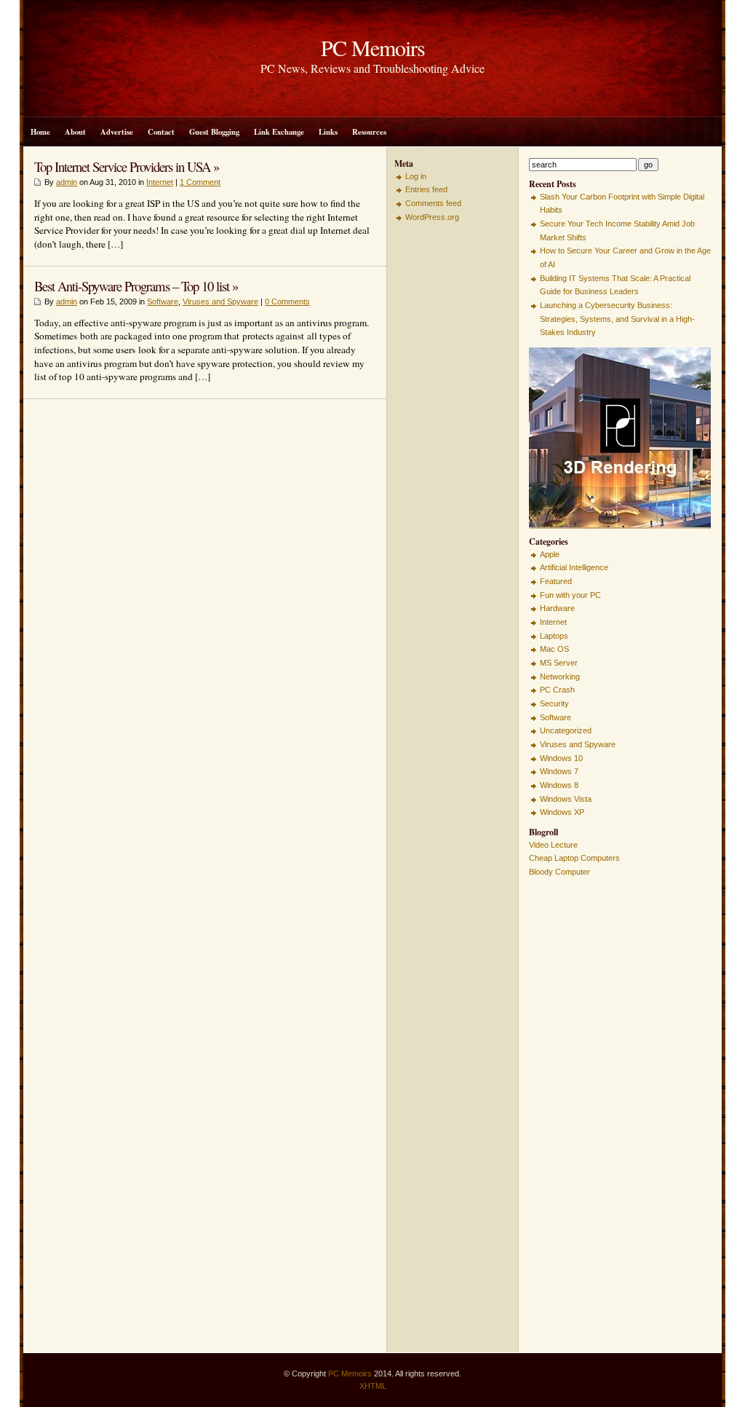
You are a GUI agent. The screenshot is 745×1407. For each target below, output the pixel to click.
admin (66, 182)
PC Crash (557, 689)
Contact (161, 132)
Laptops (554, 635)
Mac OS (554, 649)
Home (40, 132)
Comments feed (433, 203)
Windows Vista (565, 799)
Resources (369, 132)
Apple (549, 554)
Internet (159, 182)
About (75, 132)
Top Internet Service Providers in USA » (126, 166)
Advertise (116, 132)
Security (554, 703)
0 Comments (287, 301)
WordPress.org (432, 217)
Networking (560, 676)
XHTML (372, 1386)
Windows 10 (561, 758)
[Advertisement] (438, 449)
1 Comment (200, 182)
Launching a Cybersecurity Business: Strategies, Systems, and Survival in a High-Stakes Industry (617, 318)
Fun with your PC (570, 595)
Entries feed (426, 189)
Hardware (557, 608)
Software (162, 301)
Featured (556, 581)
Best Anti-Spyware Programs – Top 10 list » (136, 286)
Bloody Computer (559, 871)
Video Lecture (553, 844)
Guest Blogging (214, 132)
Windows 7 (559, 771)
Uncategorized (565, 730)
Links (328, 132)
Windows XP (562, 812)
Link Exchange (279, 132)
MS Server (559, 662)
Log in (415, 176)
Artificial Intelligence (574, 567)
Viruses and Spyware (220, 301)
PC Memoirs (350, 1373)
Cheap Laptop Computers (574, 858)
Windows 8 (559, 785)
